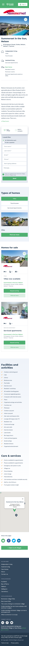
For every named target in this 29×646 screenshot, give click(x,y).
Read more (5, 121)
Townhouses (14, 203)
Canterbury (4, 591)
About (3, 572)
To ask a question (9, 142)
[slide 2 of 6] (14, 311)
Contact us (4, 574)
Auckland (4, 581)
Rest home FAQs (6, 601)
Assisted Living (5, 567)
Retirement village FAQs (8, 599)
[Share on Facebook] (9, 541)
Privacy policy (15, 643)
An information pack (10, 140)
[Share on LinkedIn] (19, 541)
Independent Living (6, 564)
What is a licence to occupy (9, 614)
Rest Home (8, 67)
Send (14, 178)
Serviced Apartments (14, 208)
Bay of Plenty (5, 584)
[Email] (3, 541)
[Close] (23, 499)
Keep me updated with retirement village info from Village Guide (15, 174)
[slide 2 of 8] (14, 259)
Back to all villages (15, 548)
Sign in (24, 4)
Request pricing (14, 290)
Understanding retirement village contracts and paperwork (14, 611)
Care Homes (4, 569)
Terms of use (5, 643)
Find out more (14, 235)
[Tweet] (14, 541)
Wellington (4, 589)
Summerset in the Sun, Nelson (13, 282)
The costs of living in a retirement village (13, 604)
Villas (14, 198)
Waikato (3, 586)
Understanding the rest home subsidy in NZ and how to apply (14, 607)
